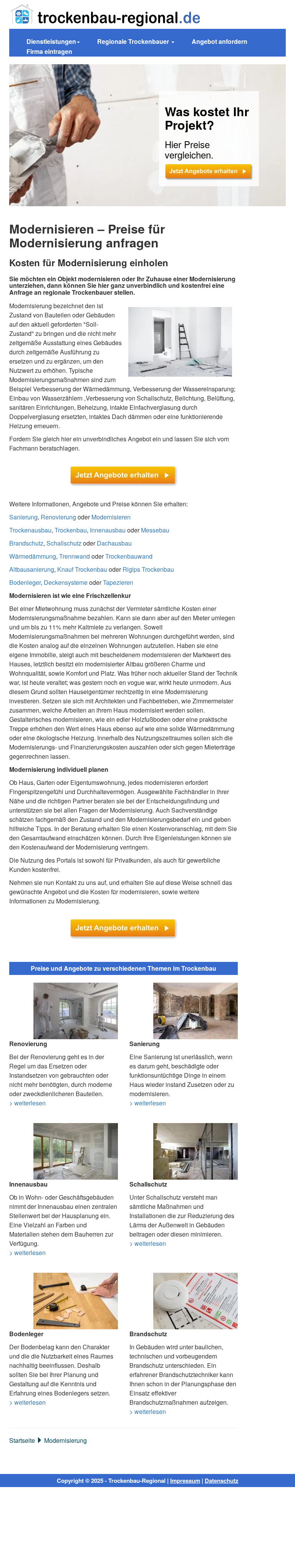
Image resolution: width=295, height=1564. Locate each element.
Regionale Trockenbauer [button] (134, 41)
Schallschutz (63, 543)
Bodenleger (25, 582)
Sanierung (23, 516)
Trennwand (74, 556)
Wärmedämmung (32, 556)
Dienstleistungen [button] (51, 41)
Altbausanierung (31, 569)
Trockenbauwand (128, 556)
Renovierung (58, 516)
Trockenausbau (30, 530)
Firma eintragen (49, 51)
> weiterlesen (27, 1102)
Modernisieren (111, 516)
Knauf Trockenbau (82, 569)
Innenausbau (108, 530)
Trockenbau (71, 530)
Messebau (155, 530)
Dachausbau (114, 543)
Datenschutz (222, 1480)
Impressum (185, 1480)
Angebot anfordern (219, 41)
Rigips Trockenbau (148, 569)
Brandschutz (26, 543)
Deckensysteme (66, 582)
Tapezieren (118, 582)
